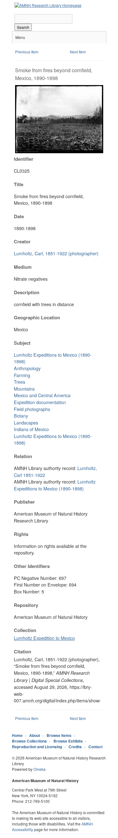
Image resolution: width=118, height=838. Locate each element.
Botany (21, 415)
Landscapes (26, 422)
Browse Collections (29, 741)
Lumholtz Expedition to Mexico (44, 638)
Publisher (24, 501)
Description (26, 292)
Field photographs (32, 409)
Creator (22, 241)
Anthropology (27, 368)
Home (17, 735)
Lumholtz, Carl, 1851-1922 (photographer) (56, 253)
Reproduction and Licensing (37, 746)
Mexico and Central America (42, 395)
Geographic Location (37, 317)
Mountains (24, 388)
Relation (23, 456)
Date (19, 216)
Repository (26, 605)
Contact (95, 746)
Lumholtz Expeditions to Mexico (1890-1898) (55, 485)
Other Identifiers (32, 566)
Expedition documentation (40, 402)
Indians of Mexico (31, 429)
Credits (75, 746)
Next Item (78, 51)
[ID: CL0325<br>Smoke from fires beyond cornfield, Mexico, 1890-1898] (59, 151)
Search (23, 27)
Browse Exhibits (68, 741)
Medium (22, 266)
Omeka (39, 769)
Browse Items (59, 735)
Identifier (23, 158)
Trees (19, 381)
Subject (22, 342)
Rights (21, 534)
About (34, 735)
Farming (22, 375)
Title (18, 184)
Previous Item (26, 51)
